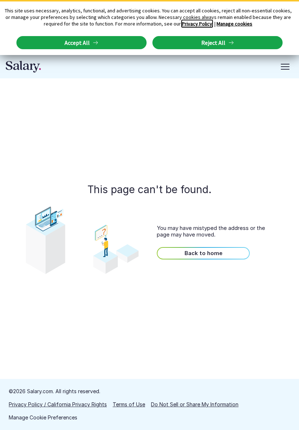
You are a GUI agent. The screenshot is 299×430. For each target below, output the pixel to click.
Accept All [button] (77, 42)
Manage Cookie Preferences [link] (43, 417)
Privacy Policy (197, 23)
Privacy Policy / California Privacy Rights (58, 404)
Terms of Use (129, 404)
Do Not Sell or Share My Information (194, 404)
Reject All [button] (213, 42)
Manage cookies (234, 23)
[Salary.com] (23, 67)
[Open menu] (285, 67)
